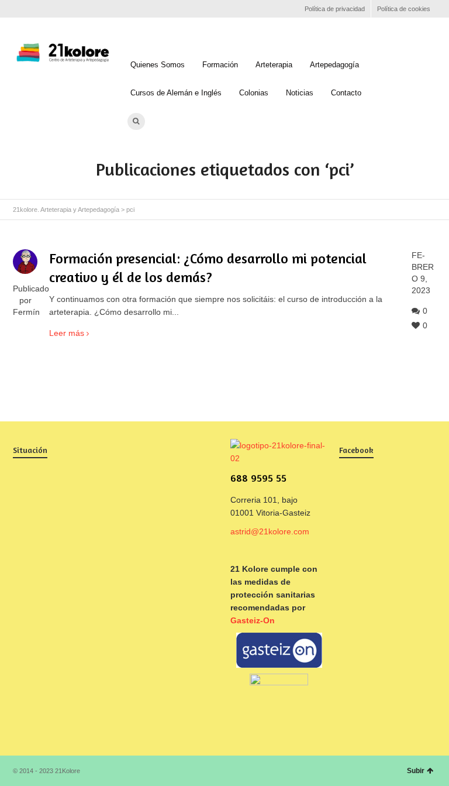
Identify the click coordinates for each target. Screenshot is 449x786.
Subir (415, 771)
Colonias (253, 92)
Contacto (346, 92)
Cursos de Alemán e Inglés (176, 92)
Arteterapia (273, 64)
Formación (220, 64)
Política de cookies (403, 8)
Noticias (299, 92)
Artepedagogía (334, 64)
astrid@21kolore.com (269, 531)
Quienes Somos (157, 64)
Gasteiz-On (252, 620)
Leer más (66, 333)
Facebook (20, 9)
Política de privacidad (335, 8)
